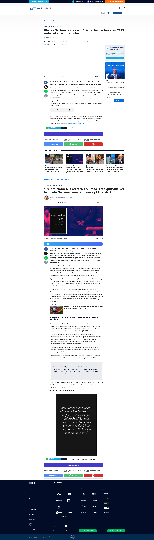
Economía (54, 13)
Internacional (46, 13)
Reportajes (32, 519)
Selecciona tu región (37, 1)
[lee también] (57, 310)
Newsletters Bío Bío (79, 1)
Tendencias (68, 13)
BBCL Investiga (82, 13)
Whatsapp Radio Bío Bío (117, 530)
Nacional (38, 13)
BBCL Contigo (92, 13)
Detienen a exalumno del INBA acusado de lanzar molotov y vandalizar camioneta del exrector (83, 307)
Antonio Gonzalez (55, 196)
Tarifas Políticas (33, 530)
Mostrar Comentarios (73, 134)
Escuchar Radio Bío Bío (116, 1)
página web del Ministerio (77, 123)
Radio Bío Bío (50, 37)
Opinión (75, 13)
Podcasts (31, 13)
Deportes (61, 13)
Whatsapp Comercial (89, 530)
